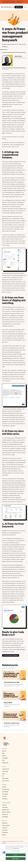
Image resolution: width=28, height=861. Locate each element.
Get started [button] (19, 7)
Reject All (16, 854)
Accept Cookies (15, 858)
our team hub (17, 190)
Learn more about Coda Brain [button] (10, 655)
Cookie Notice (16, 848)
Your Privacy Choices (15, 851)
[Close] (25, 846)
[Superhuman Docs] (8, 7)
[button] (14, 825)
